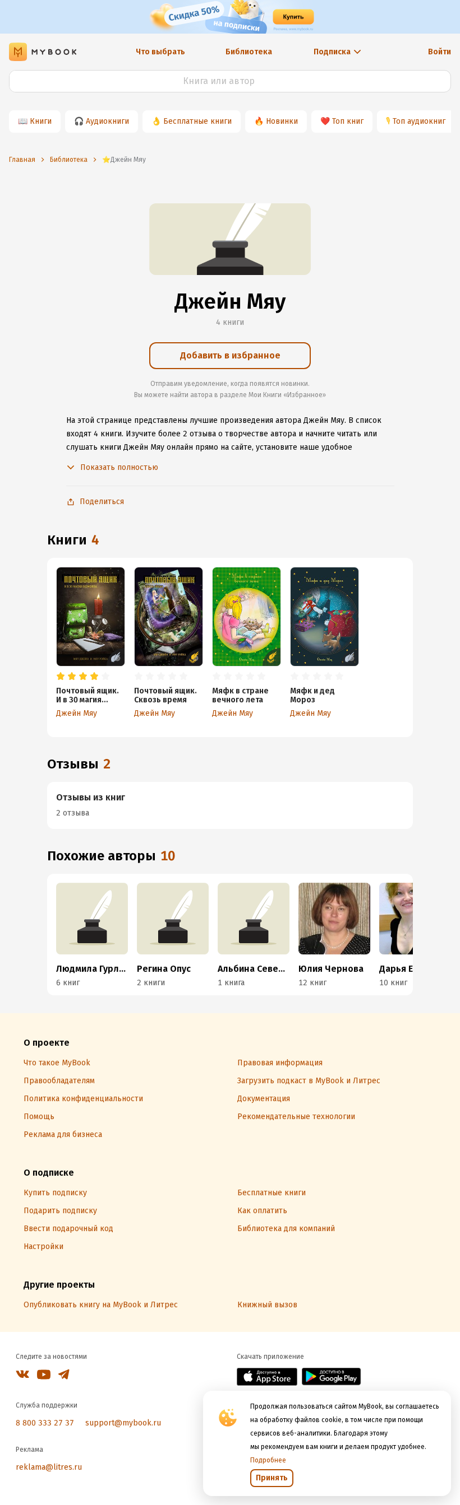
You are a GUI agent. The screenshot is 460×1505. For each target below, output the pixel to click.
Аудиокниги (107, 121)
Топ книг (348, 121)
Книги (41, 121)
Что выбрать (160, 52)
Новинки (282, 121)
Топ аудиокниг (419, 121)
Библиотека (249, 52)
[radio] (60, 676)
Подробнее (268, 1460)
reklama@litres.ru (49, 1467)
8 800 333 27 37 (45, 1423)
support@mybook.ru (123, 1423)
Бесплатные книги (197, 121)
